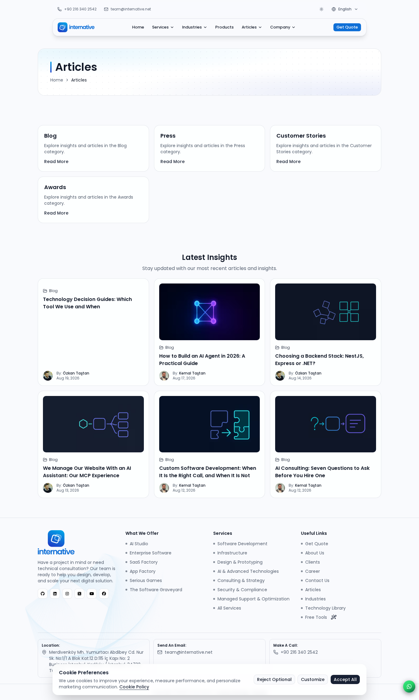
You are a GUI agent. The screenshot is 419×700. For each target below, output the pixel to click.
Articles (249, 27)
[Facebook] (104, 594)
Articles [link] (79, 80)
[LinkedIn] (55, 594)
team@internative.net (131, 9)
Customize (313, 679)
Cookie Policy (134, 687)
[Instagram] (67, 594)
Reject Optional (274, 679)
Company (280, 27)
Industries (192, 27)
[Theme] (321, 9)
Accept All (345, 679)
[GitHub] (43, 594)
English (345, 9)
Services (160, 27)
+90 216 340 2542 (80, 9)
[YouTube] (92, 594)
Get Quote (347, 27)
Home (138, 27)
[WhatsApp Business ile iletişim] (409, 686)
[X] (79, 594)
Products (224, 27)
